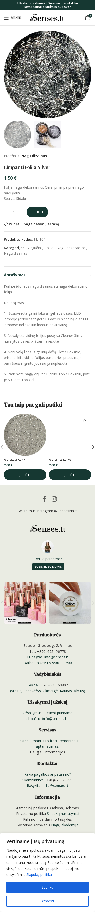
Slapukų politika (39, 874)
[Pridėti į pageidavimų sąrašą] (39, 420)
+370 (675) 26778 (58, 780)
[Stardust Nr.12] (25, 435)
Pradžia (10, 155)
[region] (47, 872)
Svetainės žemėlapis (33, 824)
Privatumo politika (31, 813)
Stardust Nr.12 (14, 460)
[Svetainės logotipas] (47, 17)
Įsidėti (37, 211)
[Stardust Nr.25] (70, 435)
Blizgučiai (34, 247)
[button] (9, 74)
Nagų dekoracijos (71, 247)
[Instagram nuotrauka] (25, 603)
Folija (49, 247)
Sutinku (47, 887)
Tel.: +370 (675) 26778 (47, 651)
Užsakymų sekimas (63, 807)
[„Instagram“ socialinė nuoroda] (54, 499)
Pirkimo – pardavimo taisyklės (47, 819)
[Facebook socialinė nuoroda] (45, 499)
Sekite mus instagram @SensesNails (47, 510)
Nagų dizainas (34, 155)
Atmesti (47, 901)
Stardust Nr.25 (60, 460)
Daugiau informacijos (47, 752)
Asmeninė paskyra (31, 807)
